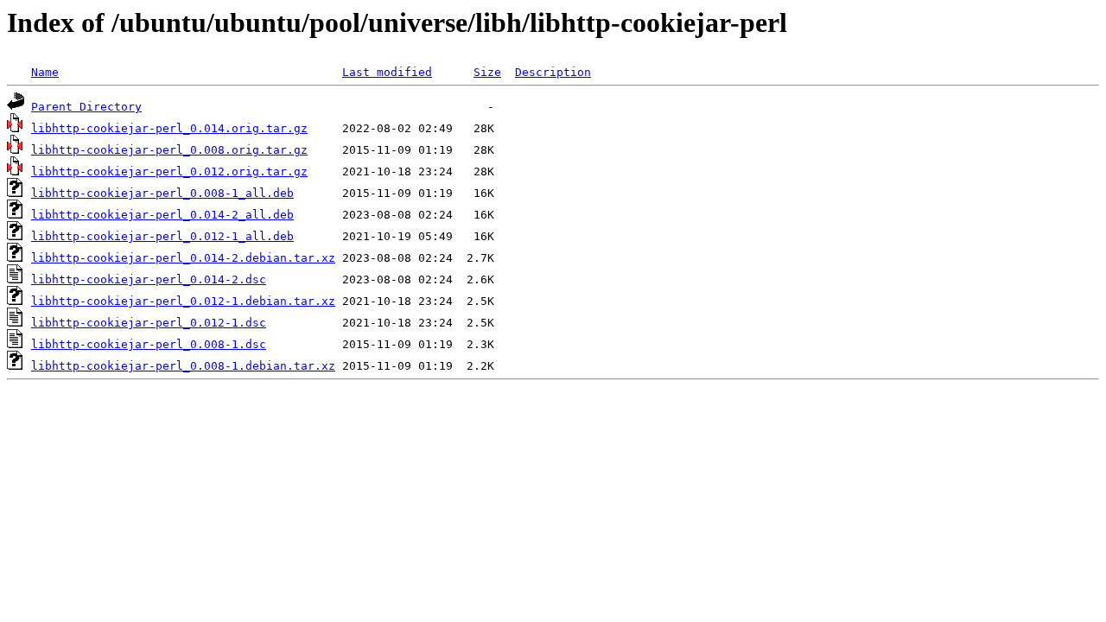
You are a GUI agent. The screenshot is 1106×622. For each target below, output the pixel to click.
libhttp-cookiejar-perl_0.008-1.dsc (148, 344)
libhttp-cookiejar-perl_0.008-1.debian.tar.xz (183, 365)
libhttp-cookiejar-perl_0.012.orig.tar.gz (169, 171)
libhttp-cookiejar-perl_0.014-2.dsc (148, 279)
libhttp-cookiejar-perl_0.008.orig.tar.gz (169, 149)
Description (553, 72)
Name (45, 72)
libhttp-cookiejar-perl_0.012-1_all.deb (162, 236)
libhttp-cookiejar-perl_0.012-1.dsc (148, 322)
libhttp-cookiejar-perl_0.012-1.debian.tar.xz (183, 301)
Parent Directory (86, 106)
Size (487, 72)
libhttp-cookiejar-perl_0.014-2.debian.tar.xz (183, 257)
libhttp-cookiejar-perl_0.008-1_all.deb (162, 193)
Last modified (387, 72)
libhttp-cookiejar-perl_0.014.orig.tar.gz (169, 128)
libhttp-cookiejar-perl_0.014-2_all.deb (162, 214)
